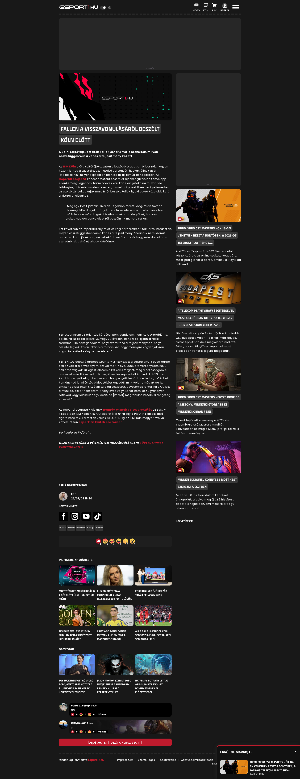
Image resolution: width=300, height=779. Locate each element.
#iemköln (80, 528)
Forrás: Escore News (73, 485)
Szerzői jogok (146, 760)
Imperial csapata (72, 179)
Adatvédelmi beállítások (197, 760)
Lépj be (94, 742)
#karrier (99, 528)
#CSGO (62, 528)
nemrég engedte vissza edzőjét (127, 410)
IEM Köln (69, 167)
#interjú (90, 528)
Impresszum (125, 760)
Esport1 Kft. (96, 760)
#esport (71, 528)
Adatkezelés (168, 760)
